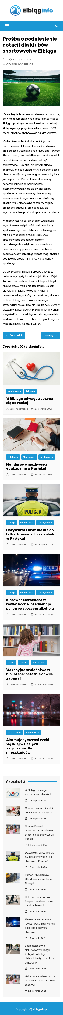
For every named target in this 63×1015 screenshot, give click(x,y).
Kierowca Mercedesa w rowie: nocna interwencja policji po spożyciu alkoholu (30, 604)
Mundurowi (29, 457)
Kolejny (49, 335)
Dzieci (11, 662)
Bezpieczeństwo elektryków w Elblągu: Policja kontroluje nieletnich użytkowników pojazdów (40, 954)
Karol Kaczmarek (19, 409)
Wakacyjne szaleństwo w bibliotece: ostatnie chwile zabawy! (29, 674)
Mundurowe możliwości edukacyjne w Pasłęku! (26, 466)
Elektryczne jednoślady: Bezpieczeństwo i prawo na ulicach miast (39, 901)
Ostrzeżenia (14, 732)
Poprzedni (16, 335)
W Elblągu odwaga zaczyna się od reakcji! (29, 400)
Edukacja (13, 457)
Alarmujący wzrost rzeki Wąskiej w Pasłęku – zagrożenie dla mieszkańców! (27, 746)
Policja (11, 522)
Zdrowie (30, 391)
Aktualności (12, 64)
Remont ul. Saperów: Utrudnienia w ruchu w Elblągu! (38, 879)
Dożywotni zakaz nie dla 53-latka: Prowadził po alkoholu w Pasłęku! (30, 534)
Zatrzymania (45, 522)
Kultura (23, 662)
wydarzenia (26, 64)
